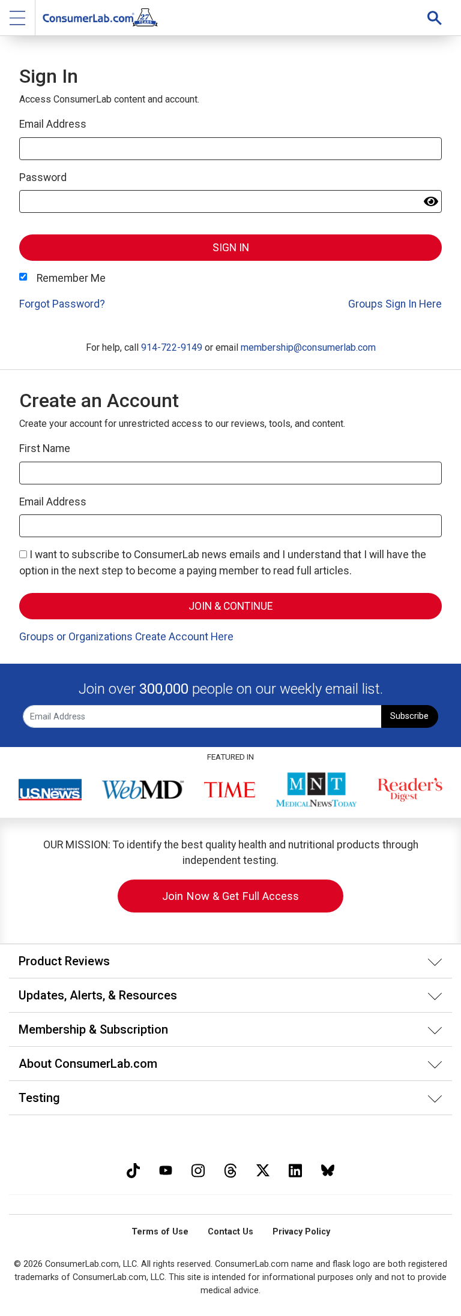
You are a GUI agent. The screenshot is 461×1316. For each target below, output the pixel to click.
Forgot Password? (62, 304)
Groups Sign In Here (395, 304)
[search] (434, 17)
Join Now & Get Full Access (230, 896)
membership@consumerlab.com (308, 347)
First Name (44, 448)
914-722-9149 (171, 347)
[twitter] (263, 1169)
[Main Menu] (17, 17)
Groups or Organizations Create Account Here (126, 637)
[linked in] (295, 1169)
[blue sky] (327, 1169)
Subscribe (409, 716)
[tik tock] (133, 1169)
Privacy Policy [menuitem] (301, 1232)
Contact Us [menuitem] (230, 1232)
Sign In (230, 248)
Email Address (52, 124)
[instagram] (198, 1169)
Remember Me (71, 278)
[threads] (230, 1169)
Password (43, 177)
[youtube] (165, 1169)
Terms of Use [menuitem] (159, 1232)
